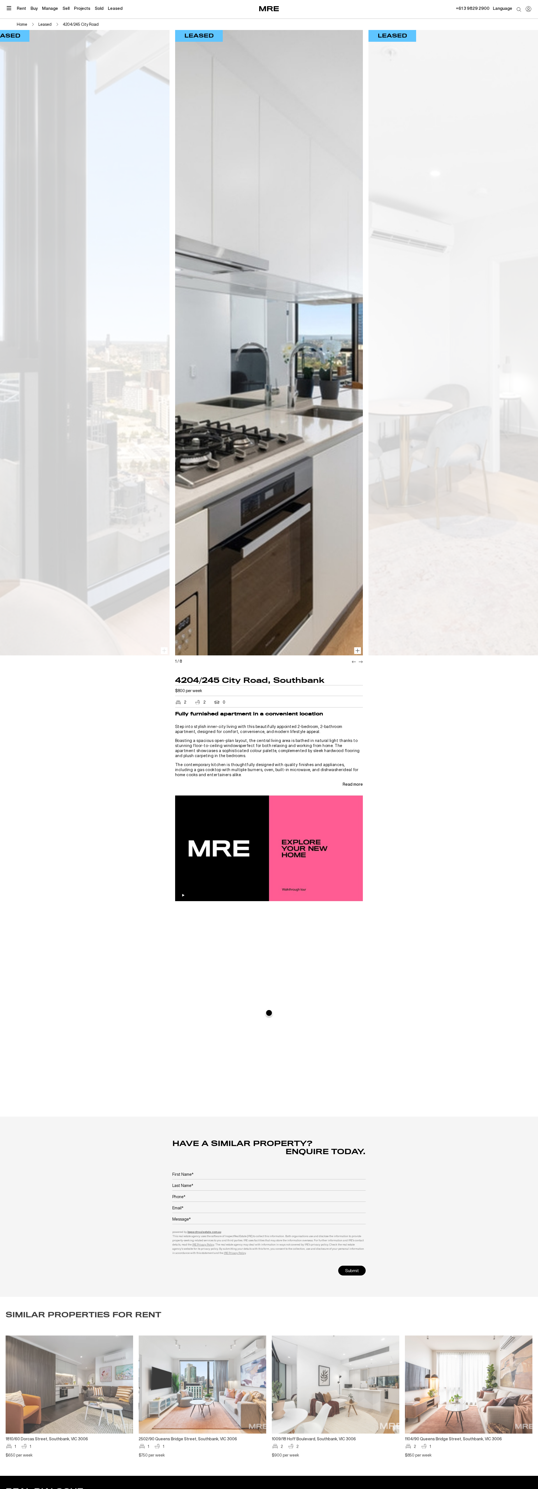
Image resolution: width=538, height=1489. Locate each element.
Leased (115, 8)
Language (502, 8)
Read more (353, 784)
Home (22, 24)
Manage (50, 8)
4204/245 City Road (81, 24)
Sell (65, 8)
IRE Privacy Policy (203, 1244)
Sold (99, 8)
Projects (82, 8)
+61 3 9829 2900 (473, 8)
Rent (21, 8)
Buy (34, 8)
